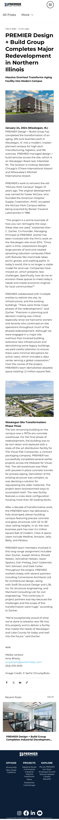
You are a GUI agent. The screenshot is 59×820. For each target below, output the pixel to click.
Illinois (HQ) (11, 767)
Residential (29, 782)
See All (50, 697)
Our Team (47, 769)
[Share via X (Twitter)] (13, 682)
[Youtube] (39, 813)
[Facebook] (26, 813)
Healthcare (29, 776)
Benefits (47, 779)
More (25, 15)
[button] (50, 4)
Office (29, 779)
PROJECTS (29, 763)
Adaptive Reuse (29, 767)
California (11, 772)
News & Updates (47, 774)
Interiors (29, 774)
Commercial (29, 769)
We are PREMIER (47, 767)
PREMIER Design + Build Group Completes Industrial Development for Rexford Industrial (28, 738)
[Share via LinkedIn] (20, 682)
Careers (46, 776)
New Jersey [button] (11, 770)
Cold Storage (29, 785)
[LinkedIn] (33, 813)
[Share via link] (27, 682)
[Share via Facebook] (6, 682)
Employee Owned (47, 772)
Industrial (29, 772)
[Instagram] (19, 813)
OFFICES (11, 763)
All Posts (9, 15)
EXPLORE (47, 763)
